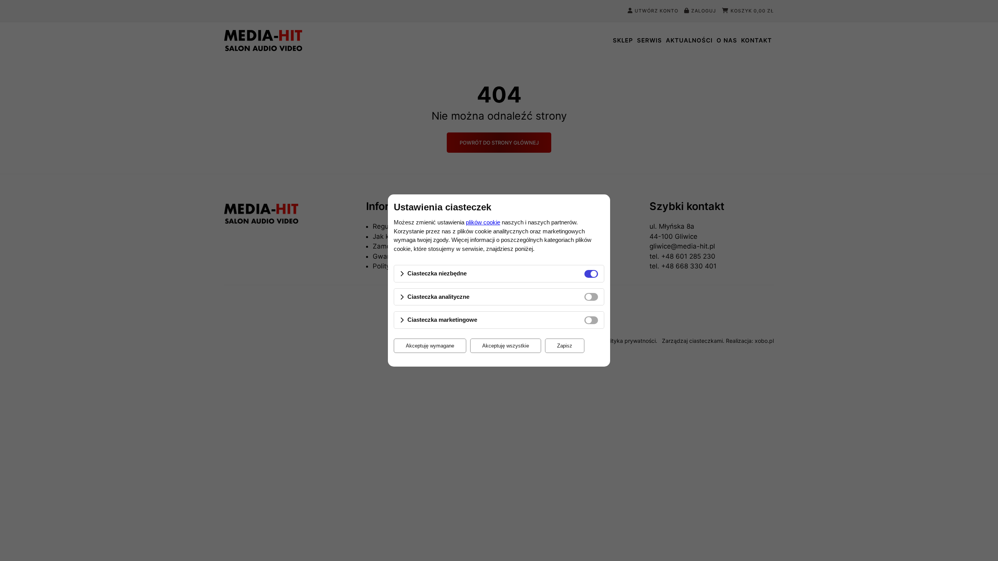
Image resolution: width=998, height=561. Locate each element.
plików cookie (483, 222)
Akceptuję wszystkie (505, 346)
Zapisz (564, 346)
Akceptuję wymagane (430, 346)
